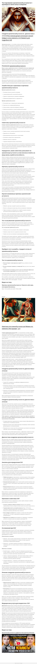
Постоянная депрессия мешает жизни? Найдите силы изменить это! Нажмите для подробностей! (17, 38)
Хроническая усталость (6, 44)
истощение (7, 75)
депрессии (16, 354)
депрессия (7, 188)
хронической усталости (18, 66)
